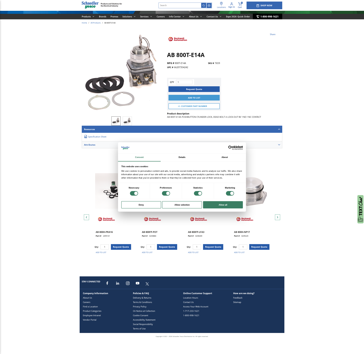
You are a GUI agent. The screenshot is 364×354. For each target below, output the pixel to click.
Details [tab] (182, 157)
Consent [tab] (139, 157)
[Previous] (86, 217)
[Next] (277, 217)
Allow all (223, 205)
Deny (141, 205)
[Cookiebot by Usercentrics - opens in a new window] (230, 148)
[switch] (166, 193)
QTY (172, 82)
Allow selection (182, 205)
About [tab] (225, 157)
